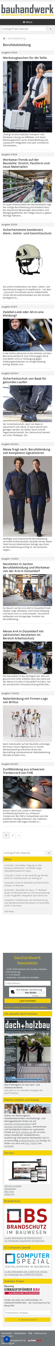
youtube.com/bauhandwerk (18, 1123)
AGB (30, 1333)
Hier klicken (30, 992)
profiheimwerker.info (29, 1140)
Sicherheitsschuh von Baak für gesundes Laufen (24, 380)
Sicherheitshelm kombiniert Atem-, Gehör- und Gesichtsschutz (27, 231)
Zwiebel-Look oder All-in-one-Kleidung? (23, 313)
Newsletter (6, 1333)
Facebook (8, 1146)
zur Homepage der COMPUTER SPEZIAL (23, 1274)
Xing (27, 1143)
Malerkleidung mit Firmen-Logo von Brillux (25, 700)
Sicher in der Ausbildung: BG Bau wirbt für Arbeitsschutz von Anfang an (26, 877)
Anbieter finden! (28, 1319)
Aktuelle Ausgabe (12, 1186)
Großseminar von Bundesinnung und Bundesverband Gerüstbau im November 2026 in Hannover (27, 903)
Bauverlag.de (7, 1343)
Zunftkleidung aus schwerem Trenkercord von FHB (23, 771)
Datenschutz (40, 1333)
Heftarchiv (9, 1194)
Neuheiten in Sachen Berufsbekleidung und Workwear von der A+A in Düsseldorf (26, 567)
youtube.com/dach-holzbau (17, 1126)
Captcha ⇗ (38, 996)
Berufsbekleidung (17, 38)
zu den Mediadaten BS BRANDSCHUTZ (23, 1237)
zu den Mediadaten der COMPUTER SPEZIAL (26, 1271)
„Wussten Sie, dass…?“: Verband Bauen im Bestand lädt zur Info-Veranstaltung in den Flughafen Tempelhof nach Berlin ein (27, 893)
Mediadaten (10, 1188)
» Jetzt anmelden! (27, 1000)
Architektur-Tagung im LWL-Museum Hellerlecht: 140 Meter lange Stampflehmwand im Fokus (23, 868)
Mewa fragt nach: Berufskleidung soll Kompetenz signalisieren (26, 451)
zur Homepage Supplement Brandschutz (24, 1240)
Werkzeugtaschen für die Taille (25, 58)
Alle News (9, 911)
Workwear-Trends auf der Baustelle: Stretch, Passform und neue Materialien (26, 163)
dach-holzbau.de (24, 1132)
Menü (29, 22)
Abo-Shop (9, 1191)
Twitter (33, 1143)
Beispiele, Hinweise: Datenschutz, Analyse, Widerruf (25, 1007)
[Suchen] (50, 29)
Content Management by (13, 1340)
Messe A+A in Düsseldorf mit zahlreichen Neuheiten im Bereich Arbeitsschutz (23, 634)
